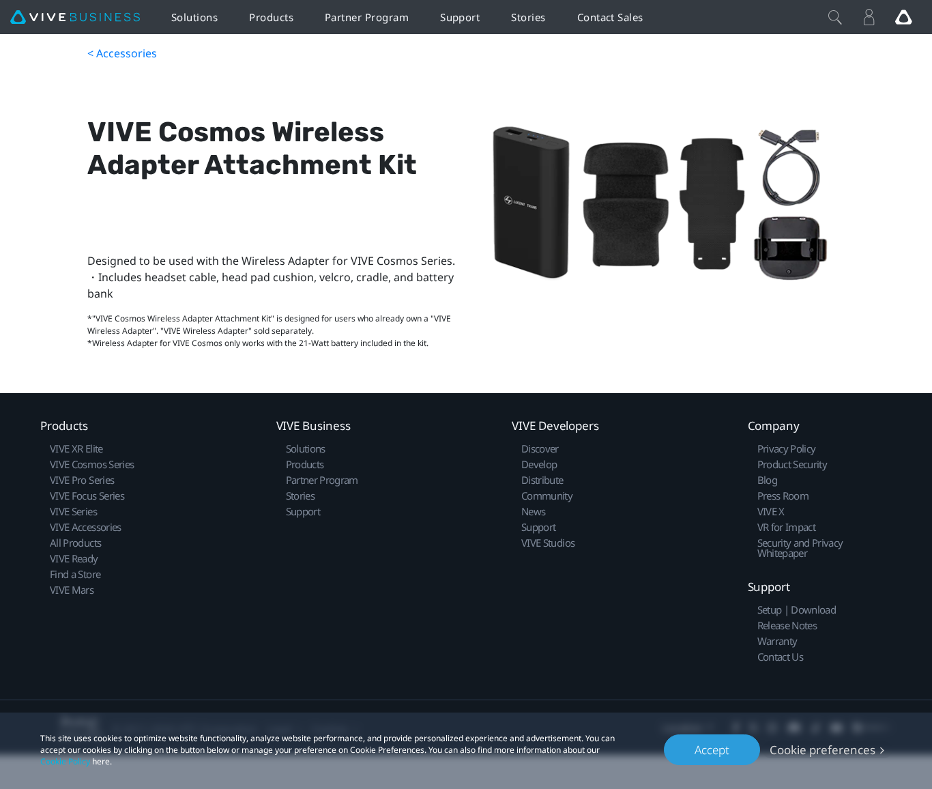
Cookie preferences (822, 750)
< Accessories (122, 53)
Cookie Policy (65, 761)
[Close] (835, 17)
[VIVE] (75, 17)
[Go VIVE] (903, 17)
